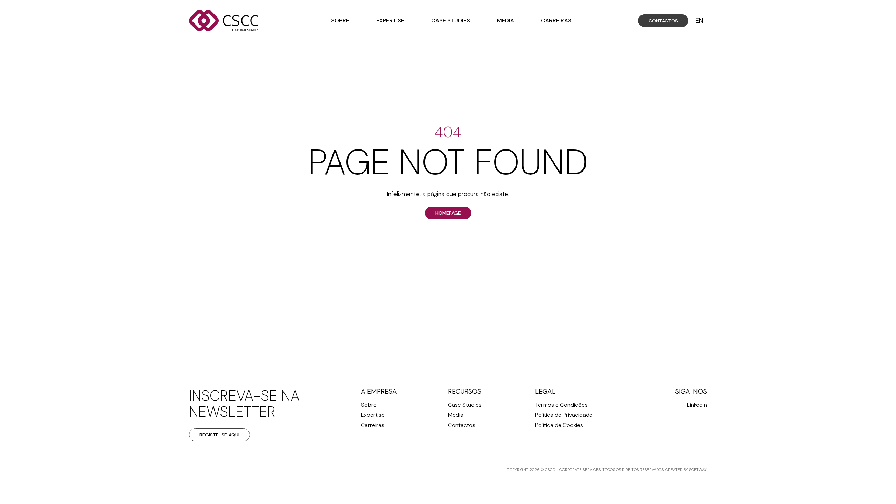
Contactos (663, 21)
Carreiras (556, 20)
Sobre (340, 20)
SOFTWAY (697, 469)
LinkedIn (697, 404)
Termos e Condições (561, 404)
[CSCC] (224, 20)
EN (699, 20)
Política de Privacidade (564, 415)
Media (505, 20)
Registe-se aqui (219, 435)
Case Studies (450, 20)
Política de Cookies (559, 425)
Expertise (390, 20)
